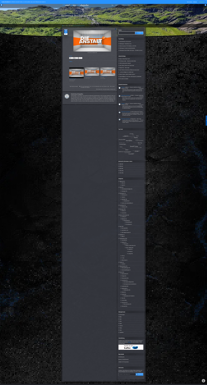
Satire (67, 25)
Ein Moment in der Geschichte (129, 284)
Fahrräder (123, 199)
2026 (120, 164)
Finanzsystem (124, 278)
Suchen (120, 30)
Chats (120, 330)
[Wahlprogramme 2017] (92, 71)
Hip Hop (129, 251)
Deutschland (126, 220)
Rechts (103, 86)
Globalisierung (97, 86)
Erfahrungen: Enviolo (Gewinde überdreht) (127, 48)
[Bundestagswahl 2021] (107, 71)
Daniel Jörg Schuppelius (74, 86)
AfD (81, 86)
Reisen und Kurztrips (123, 215)
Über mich (141, 5)
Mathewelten (126, 290)
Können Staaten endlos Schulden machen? (127, 74)
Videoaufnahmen (122, 266)
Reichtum (105, 86)
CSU (92, 86)
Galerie (129, 5)
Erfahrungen (121, 193)
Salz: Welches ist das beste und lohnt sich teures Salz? (129, 70)
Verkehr (120, 262)
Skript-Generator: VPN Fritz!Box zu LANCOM (127, 46)
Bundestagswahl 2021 (103, 76)
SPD (85, 87)
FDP (93, 86)
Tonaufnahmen (122, 238)
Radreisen (123, 219)
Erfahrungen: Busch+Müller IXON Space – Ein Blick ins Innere (130, 50)
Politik (123, 210)
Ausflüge (123, 216)
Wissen (120, 272)
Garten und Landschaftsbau (127, 203)
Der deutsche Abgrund (128, 282)
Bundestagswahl (86, 86)
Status (120, 323)
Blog (112, 5)
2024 (120, 168)
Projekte (133, 5)
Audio (123, 197)
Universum (124, 302)
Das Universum (127, 304)
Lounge (129, 253)
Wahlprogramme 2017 (88, 76)
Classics (129, 249)
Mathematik (124, 288)
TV (122, 258)
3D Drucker (124, 195)
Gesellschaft (124, 286)
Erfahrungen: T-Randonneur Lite (125, 44)
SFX (122, 256)
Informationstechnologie (126, 189)
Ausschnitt (124, 240)
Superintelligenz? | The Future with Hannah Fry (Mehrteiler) (130, 76)
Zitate (120, 321)
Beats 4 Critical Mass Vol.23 (124, 59)
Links (100, 86)
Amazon (129, 342)
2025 (120, 166)
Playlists (123, 242)
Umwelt (123, 213)
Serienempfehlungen (125, 270)
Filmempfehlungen (125, 268)
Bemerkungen (122, 314)
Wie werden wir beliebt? (123, 79)
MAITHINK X (124, 230)
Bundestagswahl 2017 (72, 78)
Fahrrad (125, 244)
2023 (120, 170)
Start (64, 25)
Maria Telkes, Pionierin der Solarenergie (126, 65)
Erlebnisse (123, 207)
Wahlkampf (88, 87)
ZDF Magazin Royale (125, 232)
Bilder (120, 317)
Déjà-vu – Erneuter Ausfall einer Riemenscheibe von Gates (131, 88)
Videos (120, 328)
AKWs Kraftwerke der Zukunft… (125, 63)
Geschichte (124, 280)
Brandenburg (128, 222)
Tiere (123, 298)
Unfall (123, 264)
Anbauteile (126, 201)
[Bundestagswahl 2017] (76, 72)
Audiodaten (121, 332)
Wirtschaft (123, 306)
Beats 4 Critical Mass (130, 245)
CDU (90, 86)
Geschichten (121, 205)
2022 (120, 173)
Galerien (121, 325)
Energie (123, 276)
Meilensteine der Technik (128, 296)
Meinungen (121, 209)
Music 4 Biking (129, 247)
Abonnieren (140, 374)
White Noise (124, 260)
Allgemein (121, 181)
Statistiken (121, 234)
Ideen (123, 183)
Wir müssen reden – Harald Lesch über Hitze (127, 61)
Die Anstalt (71, 25)
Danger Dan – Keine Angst (124, 67)
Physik (123, 292)
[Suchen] (144, 5)
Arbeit (120, 187)
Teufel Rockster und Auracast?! (125, 41)
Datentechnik (124, 274)
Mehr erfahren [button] (189, 1)
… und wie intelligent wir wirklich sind (126, 72)
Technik (123, 294)
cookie (1, 5)
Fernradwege (128, 224)
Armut (83, 86)
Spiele (123, 185)
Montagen (123, 191)
